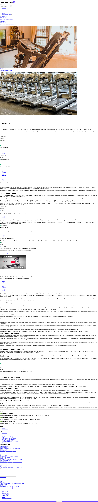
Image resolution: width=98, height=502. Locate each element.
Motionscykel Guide (5, 495)
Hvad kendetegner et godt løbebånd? (8, 436)
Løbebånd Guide (5, 491)
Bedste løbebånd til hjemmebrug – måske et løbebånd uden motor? (13, 435)
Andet (3, 11)
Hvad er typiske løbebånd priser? (7, 440)
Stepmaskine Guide (5, 494)
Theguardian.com (5, 429)
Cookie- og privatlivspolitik (6, 14)
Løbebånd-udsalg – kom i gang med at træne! (9, 438)
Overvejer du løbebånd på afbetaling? (8, 439)
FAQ (3, 442)
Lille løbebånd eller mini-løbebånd (8, 437)
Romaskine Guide (5, 492)
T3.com (3, 428)
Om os (3, 13)
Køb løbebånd (4, 433)
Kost (3, 10)
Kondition (4, 8)
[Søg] (11, 6)
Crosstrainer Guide (5, 493)
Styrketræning (4, 9)
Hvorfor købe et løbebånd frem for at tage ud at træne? (11, 441)
